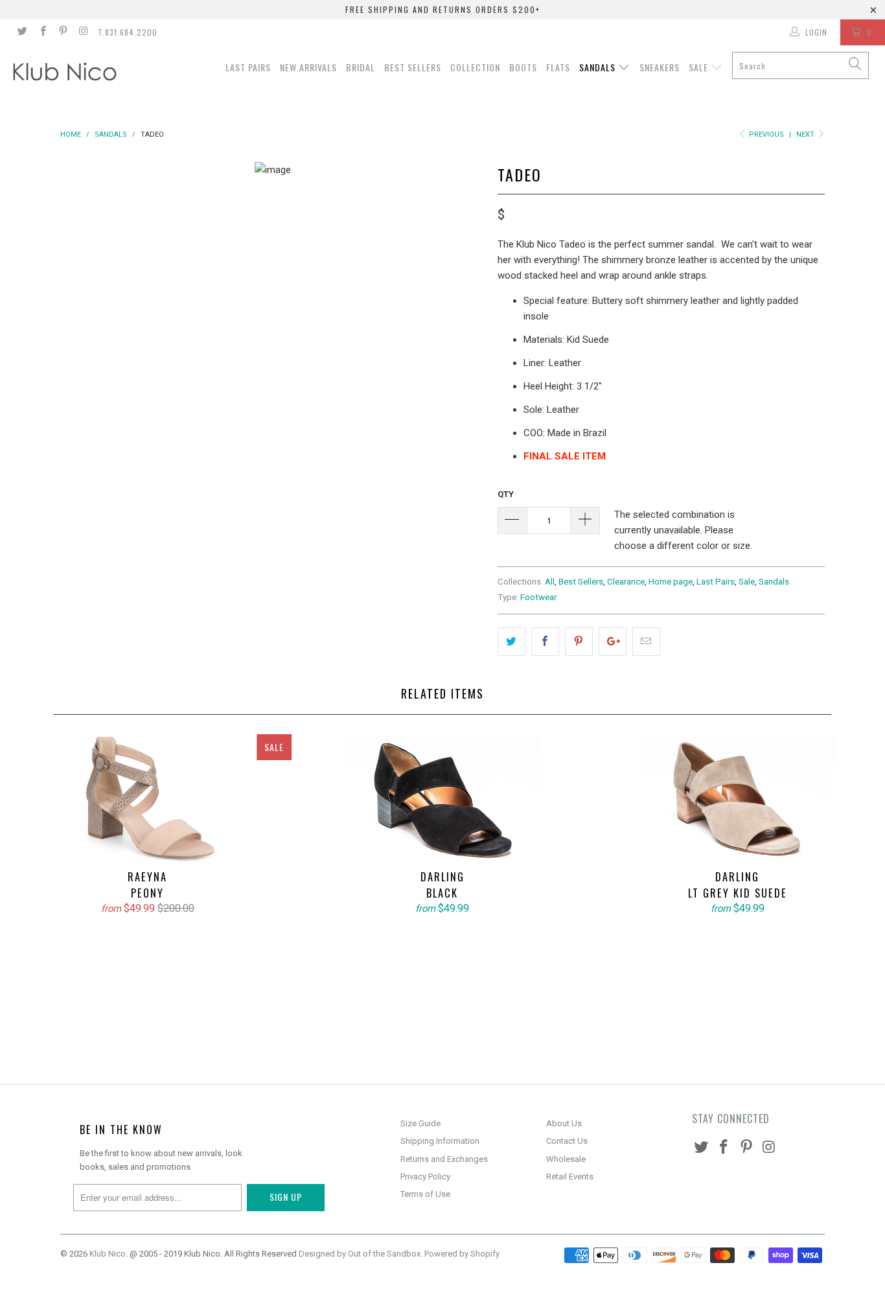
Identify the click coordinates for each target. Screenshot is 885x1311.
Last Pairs (248, 67)
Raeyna (147, 799)
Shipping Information (439, 1141)
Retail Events (569, 1176)
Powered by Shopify (462, 1254)
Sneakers (659, 67)
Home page (671, 581)
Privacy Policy (425, 1176)
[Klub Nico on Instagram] (82, 32)
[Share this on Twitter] (511, 641)
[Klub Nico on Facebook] (41, 32)
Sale (700, 67)
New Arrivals (308, 67)
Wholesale (566, 1159)
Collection (475, 67)
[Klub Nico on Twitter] (21, 32)
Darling (442, 799)
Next (806, 134)
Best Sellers (412, 67)
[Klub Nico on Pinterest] (62, 32)
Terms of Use (425, 1194)
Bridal (360, 67)
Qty (506, 494)
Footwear (538, 597)
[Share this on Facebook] (545, 641)
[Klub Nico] (77, 73)
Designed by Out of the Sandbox (359, 1254)
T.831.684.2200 (127, 32)
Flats (558, 67)
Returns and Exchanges (444, 1159)
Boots (523, 67)
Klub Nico (107, 1254)
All (550, 581)
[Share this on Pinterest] (579, 641)
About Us (564, 1123)
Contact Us (567, 1141)
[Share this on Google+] (612, 641)
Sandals (598, 67)
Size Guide (420, 1123)
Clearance (626, 581)
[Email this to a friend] (646, 641)
